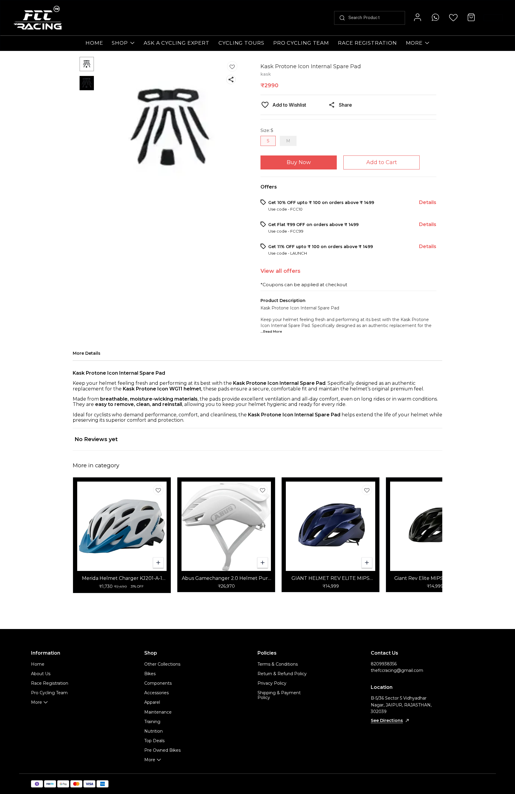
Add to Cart (381, 162)
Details (427, 202)
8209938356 (384, 664)
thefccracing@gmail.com (397, 670)
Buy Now (299, 162)
